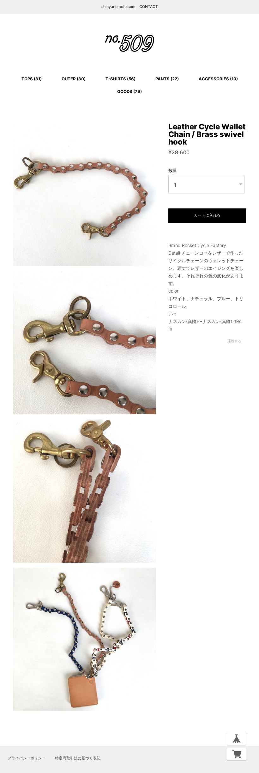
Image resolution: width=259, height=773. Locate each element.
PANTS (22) (167, 78)
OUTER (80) (74, 78)
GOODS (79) (129, 91)
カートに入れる (207, 215)
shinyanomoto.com (118, 6)
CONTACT (148, 6)
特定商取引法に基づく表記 (77, 758)
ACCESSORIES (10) (218, 78)
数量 (172, 170)
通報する (234, 341)
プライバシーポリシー (26, 758)
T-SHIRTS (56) (120, 78)
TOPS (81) (31, 78)
